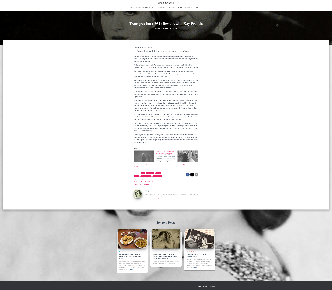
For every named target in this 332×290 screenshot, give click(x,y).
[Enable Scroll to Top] (328, 286)
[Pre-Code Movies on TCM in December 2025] (199, 239)
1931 (143, 173)
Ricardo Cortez (138, 184)
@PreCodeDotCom (163, 198)
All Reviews (150, 173)
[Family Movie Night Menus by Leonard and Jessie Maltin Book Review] (132, 239)
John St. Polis (157, 179)
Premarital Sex (157, 176)
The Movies (160, 7)
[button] (153, 7)
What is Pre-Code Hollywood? (144, 7)
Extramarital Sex (146, 176)
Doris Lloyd (140, 179)
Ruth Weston (146, 184)
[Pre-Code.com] (166, 3)
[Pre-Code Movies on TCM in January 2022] (187, 156)
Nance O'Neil (145, 181)
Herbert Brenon (148, 179)
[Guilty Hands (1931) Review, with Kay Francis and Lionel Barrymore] (166, 157)
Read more (131, 269)
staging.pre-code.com (155, 196)
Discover (171, 7)
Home (131, 7)
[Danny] (138, 194)
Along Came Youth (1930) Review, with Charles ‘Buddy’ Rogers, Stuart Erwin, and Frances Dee (165, 256)
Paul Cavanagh (153, 181)
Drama (136, 176)
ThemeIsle (212, 286)
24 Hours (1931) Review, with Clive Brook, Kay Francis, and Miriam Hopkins (143, 164)
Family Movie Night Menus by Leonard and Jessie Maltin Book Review (130, 256)
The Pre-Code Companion (184, 7)
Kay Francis (147, 67)
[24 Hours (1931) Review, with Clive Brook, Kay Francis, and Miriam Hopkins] (144, 156)
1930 (154, 251)
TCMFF (196, 7)
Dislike (158, 173)
